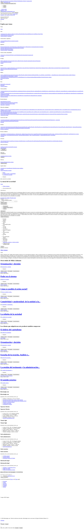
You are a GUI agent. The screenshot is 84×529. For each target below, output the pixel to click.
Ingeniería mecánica (20, 47)
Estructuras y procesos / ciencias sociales (11, 242)
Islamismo (2, 77)
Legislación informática (13, 102)
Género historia (36, 67)
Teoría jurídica (12, 103)
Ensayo (13, 141)
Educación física (11, 111)
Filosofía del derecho (4, 102)
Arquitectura (2, 33)
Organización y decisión (10, 264)
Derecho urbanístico (38, 95)
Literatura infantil (18, 141)
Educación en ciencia (61, 109)
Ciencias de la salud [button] (4, 115)
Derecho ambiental (34, 91)
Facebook (5, 481)
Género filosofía (29, 67)
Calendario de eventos (4, 168)
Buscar (16, 12)
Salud (42, 114)
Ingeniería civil (24, 46)
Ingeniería (12, 135)
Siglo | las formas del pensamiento (7, 1)
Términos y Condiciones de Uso (9, 467)
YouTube (5, 483)
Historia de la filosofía (4, 128)
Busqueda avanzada (7, 170)
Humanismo (11, 128)
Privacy (11, 479)
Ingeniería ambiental (17, 46)
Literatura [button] (2, 136)
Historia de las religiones (26, 77)
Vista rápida (10, 271)
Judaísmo (32, 77)
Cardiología (6, 119)
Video (41, 33)
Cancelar (2, 524)
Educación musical (25, 111)
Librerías (2, 157)
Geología (12, 40)
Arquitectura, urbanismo (14, 134)
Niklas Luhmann (6, 186)
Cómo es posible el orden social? (13, 289)
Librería (24, 1)
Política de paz (39, 74)
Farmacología (24, 119)
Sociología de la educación (49, 114)
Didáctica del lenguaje (20, 109)
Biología (6, 40)
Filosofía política (24, 74)
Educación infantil (18, 111)
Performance (5, 35)
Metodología (10, 69)
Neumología (33, 119)
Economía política (17, 74)
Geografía (9, 62)
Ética (29, 128)
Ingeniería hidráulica (4, 47)
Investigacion (33, 60)
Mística (39, 77)
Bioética (2, 84)
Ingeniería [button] (2, 42)
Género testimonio (61, 67)
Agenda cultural (4, 163)
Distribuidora (20, 1)
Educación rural (32, 111)
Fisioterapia (29, 119)
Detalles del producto (4, 216)
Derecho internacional (49, 93)
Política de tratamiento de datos (9, 469)
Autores (2, 246)
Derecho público (10, 95)
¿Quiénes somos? (6, 456)
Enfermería (14, 119)
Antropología (24, 55)
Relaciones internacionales (59, 74)
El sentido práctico (8, 380)
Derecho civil (54, 91)
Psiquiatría (10, 121)
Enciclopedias (9, 146)
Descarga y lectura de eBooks (9, 402)
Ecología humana (10, 60)
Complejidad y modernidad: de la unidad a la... (20, 301)
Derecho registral (17, 95)
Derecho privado (6, 94)
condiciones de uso (11, 475)
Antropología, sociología (5, 134)
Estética (23, 33)
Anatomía (2, 119)
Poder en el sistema (8, 276)
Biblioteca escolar (3, 109)
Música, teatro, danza (30, 135)
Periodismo (15, 69)
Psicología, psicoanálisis (50, 135)
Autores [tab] (4, 208)
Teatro (39, 33)
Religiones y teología (13, 76)
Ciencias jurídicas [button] (3, 86)
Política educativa (10, 114)
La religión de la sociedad (11, 314)
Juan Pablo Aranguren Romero (6, 375)
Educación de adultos (53, 109)
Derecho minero (70, 93)
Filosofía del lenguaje (58, 127)
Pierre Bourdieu (3, 388)
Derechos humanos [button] (4, 96)
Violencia (73, 74)
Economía (2, 62)
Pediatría (6, 121)
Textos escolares (64, 114)
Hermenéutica (79, 127)
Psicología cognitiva (22, 114)
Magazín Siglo (12, 168)
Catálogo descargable (7, 403)
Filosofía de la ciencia (74, 134)
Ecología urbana (23, 60)
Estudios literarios (58, 141)
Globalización (30, 74)
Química (11, 49)
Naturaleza (38, 60)
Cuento (10, 141)
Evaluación (54, 111)
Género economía (15, 67)
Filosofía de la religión (41, 127)
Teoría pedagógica (57, 114)
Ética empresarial (7, 84)
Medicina (24, 135)
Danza (18, 33)
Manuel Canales (3, 363)
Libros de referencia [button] (4, 142)
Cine (16, 33)
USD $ (4, 5)
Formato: (2, 199)
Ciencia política (3, 74)
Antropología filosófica (4, 127)
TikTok (4, 486)
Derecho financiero (41, 93)
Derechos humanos (10, 74)
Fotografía (27, 33)
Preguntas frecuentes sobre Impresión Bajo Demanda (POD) (14, 401)
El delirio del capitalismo (10, 329)
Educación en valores (7, 110)
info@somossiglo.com (7, 446)
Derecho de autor (76, 91)
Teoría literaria (47, 141)
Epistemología (12, 127)
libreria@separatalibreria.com (8, 418)
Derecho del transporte (10, 91)
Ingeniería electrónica (39, 46)
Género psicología (54, 67)
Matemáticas (7, 49)
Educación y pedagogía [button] (5, 104)
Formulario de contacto (7, 404)
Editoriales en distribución (3, 150)
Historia (2, 69)
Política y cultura (51, 74)
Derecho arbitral (41, 91)
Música (36, 33)
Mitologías (36, 77)
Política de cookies (6, 468)
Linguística (6, 69)
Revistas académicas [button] (4, 129)
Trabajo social (13, 55)
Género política (48, 67)
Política (5, 101)
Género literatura (42, 67)
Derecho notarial (76, 93)
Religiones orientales (8, 77)
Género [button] (1, 63)
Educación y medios (48, 111)
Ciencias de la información (5, 55)
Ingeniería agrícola (9, 46)
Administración (19, 55)
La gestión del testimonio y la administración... (20, 367)
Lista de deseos (16, 271)
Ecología (48, 134)
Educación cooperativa (44, 109)
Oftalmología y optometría (55, 119)
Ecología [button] (2, 56)
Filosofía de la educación (61, 111)
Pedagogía (2, 114)
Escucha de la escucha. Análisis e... (14, 355)
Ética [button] (1, 79)
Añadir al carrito (4, 202)
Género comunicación (8, 67)
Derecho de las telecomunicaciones (15, 93)
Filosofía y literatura (72, 127)
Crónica (7, 141)
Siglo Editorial (3, 148)
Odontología (47, 119)
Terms (16, 479)
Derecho (2, 67)
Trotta (1, 184)
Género (1, 135)
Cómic (1, 35)
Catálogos (13, 33)
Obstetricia (43, 119)
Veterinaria (16, 121)
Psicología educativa (30, 114)
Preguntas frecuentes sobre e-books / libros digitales (13, 399)
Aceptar (6, 524)
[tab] (42, 211)
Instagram (5, 484)
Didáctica (14, 109)
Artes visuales (33, 134)
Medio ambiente (3, 60)
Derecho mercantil (63, 93)
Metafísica (18, 128)
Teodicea (26, 128)
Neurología (38, 119)
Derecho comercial (60, 91)
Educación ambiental (29, 109)
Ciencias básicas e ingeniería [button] (6, 36)
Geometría (16, 40)
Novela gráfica (52, 141)
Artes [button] (1, 29)
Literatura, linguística (18, 135)
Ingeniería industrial (12, 47)
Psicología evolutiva (37, 114)
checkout (2, 19)
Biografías (2, 85)
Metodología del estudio (12, 112)
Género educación (22, 67)
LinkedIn (5, 485)
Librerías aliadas (10, 162)
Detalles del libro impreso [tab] (7, 207)
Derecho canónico (48, 91)
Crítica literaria (3, 141)
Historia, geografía (7, 135)
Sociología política (68, 74)
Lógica (15, 128)
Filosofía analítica (27, 127)
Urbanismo (7, 78)
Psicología (7, 76)
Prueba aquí (15, 13)
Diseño (20, 33)
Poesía (6, 114)
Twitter (4, 482)
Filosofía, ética (67, 134)
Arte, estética (22, 134)
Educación (63, 134)
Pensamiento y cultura (38, 135)
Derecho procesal (3, 95)
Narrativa (30, 141)
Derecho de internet (4, 93)
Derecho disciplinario (26, 93)
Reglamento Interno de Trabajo (9, 458)
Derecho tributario (30, 95)
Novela (33, 141)
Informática (2, 49)
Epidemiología (19, 119)
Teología (43, 77)
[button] (3, 9)
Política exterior (45, 74)
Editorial (15, 1)
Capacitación (9, 109)
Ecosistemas (28, 60)
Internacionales (8, 156)
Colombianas (3, 156)
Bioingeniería (3, 46)
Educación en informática (70, 109)
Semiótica (22, 128)
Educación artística (36, 109)
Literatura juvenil (25, 141)
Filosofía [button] (2, 122)
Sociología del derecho (4, 103)
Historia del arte (32, 33)
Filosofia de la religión (16, 77)
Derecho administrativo (18, 91)
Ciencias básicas (28, 134)
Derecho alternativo (27, 91)
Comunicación (29, 1)
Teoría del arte (11, 35)
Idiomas (6, 112)
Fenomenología (21, 127)
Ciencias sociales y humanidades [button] (6, 50)
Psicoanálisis (2, 76)
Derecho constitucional (68, 91)
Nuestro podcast (2, 170)
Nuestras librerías (3, 162)
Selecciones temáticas (19, 168)
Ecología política (17, 60)
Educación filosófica (4, 111)
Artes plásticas (8, 33)
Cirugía (10, 119)
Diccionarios (14, 146)
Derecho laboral (57, 93)
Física (9, 40)
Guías (5, 146)
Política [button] (1, 70)
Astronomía (2, 40)
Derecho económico (34, 93)
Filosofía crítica (34, 127)
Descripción (3, 211)
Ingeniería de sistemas (31, 46)
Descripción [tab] (5, 206)
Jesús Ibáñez (2, 338)
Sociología (67, 67)
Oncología (2, 121)
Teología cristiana (48, 77)
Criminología (3, 91)
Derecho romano (23, 95)
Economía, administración (55, 134)
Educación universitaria (39, 111)
